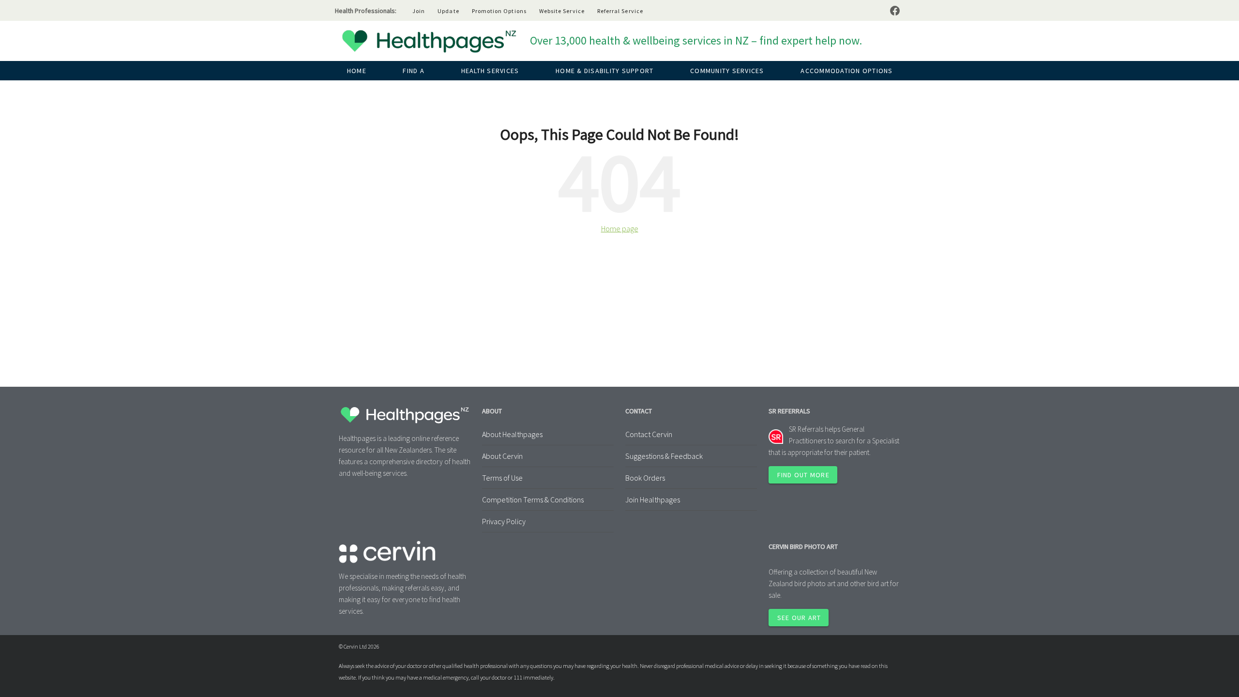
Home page (619, 228)
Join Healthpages (652, 499)
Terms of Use (502, 478)
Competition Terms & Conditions (533, 499)
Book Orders (645, 478)
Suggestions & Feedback (664, 456)
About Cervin (502, 456)
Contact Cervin (648, 434)
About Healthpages (512, 434)
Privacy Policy (504, 521)
